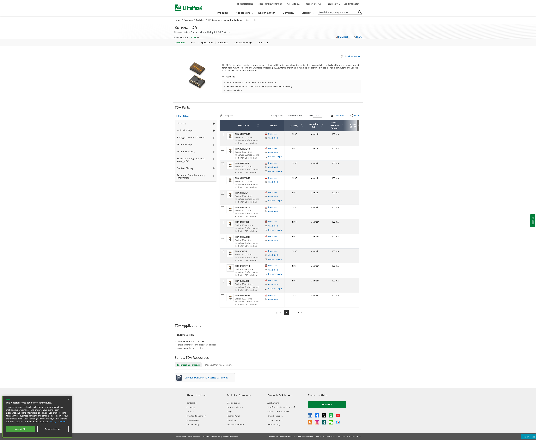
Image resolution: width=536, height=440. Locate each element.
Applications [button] (243, 12)
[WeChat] (331, 422)
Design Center (233, 403)
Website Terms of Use (211, 436)
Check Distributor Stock (278, 411)
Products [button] (222, 12)
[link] (298, 313)
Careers (190, 411)
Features (230, 76)
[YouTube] (338, 415)
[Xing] (324, 422)
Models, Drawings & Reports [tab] (218, 364)
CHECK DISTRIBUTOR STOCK (270, 4)
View (310, 115)
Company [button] (288, 12)
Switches (200, 20)
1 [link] (286, 312)
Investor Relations (194, 416)
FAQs (229, 411)
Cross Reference (275, 416)
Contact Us (191, 403)
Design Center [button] (266, 12)
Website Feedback (235, 424)
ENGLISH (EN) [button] (332, 4)
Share (356, 115)
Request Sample (275, 420)
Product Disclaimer (230, 436)
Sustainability (192, 424)
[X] (324, 415)
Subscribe (327, 404)
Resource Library (235, 407)
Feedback (533, 220)
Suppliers (231, 420)
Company (190, 407)
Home (177, 20)
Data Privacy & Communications (187, 436)
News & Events (193, 420)
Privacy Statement (57, 421)
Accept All (20, 429)
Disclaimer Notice (352, 56)
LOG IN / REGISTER (351, 4)
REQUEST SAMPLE (313, 4)
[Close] (68, 399)
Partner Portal (233, 416)
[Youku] (338, 422)
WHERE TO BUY (293, 4)
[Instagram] (317, 422)
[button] (197, 75)
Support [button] (306, 12)
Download (339, 115)
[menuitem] (225, 12)
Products (188, 20)
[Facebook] (317, 415)
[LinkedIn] (310, 415)
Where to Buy (273, 424)
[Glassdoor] (331, 415)
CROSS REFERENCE (245, 4)
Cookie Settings (53, 429)
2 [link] (292, 312)
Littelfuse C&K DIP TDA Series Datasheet (206, 377)
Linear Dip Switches (233, 20)
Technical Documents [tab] (188, 364)
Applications (273, 403)
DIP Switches (214, 20)
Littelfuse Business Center (279, 407)
